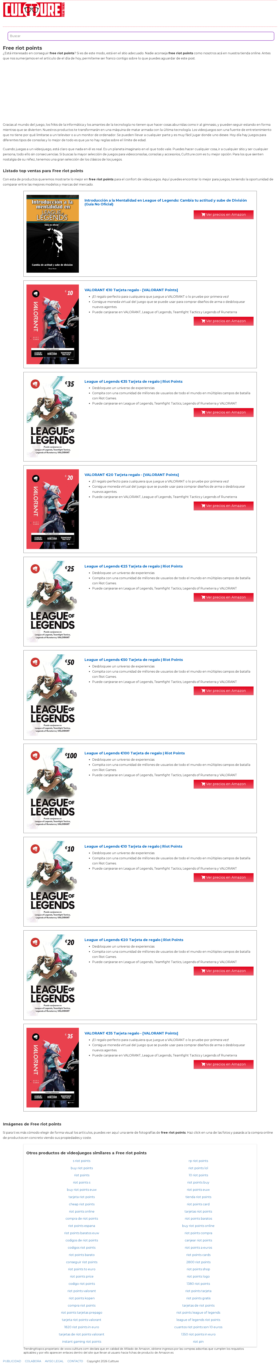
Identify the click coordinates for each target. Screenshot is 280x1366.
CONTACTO (75, 1361)
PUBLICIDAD (12, 1361)
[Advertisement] (140, 91)
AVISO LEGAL (54, 1361)
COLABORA (33, 1361)
